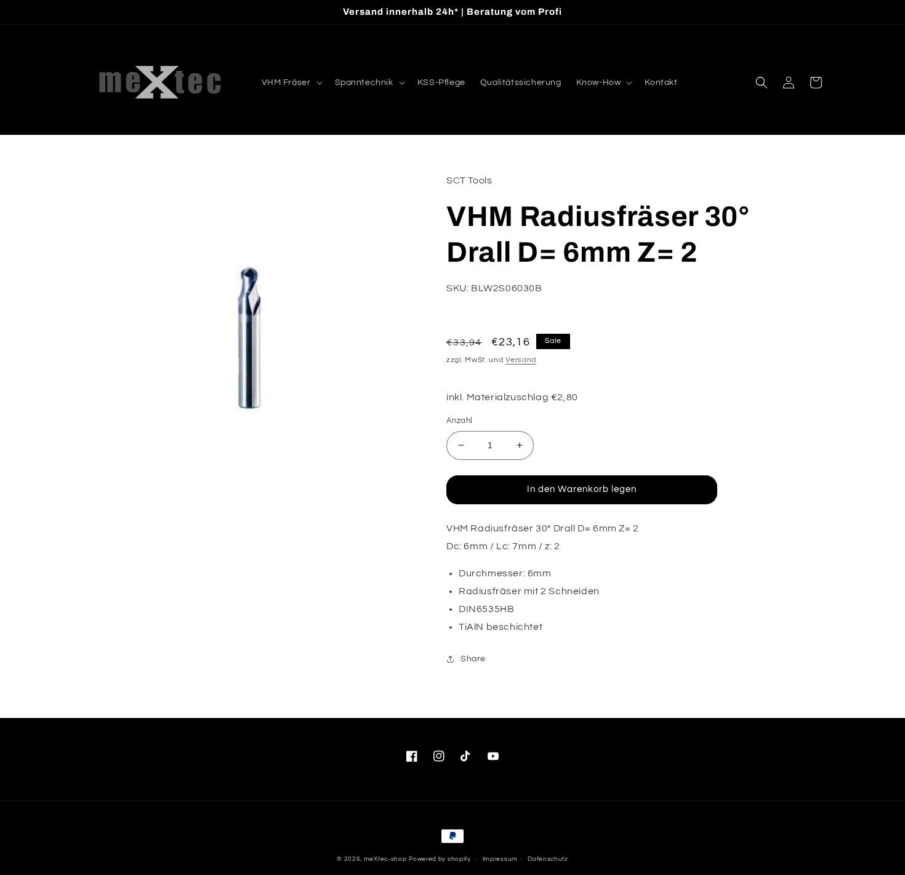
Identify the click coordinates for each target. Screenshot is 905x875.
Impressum (500, 859)
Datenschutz (548, 859)
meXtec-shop (385, 859)
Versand (520, 360)
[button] (291, 82)
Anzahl (459, 420)
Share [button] (473, 659)
